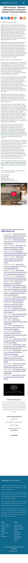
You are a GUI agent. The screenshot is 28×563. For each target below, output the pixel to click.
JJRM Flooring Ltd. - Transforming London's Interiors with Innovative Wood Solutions (14, 327)
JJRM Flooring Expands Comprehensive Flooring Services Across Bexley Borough (15, 241)
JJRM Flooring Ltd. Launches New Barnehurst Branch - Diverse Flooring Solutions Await (14, 304)
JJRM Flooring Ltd (7, 231)
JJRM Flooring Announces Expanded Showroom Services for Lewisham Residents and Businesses (15, 272)
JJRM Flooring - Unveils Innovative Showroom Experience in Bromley (14, 377)
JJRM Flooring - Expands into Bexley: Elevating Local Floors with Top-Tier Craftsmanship (15, 340)
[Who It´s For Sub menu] (10, 527)
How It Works (5, 525)
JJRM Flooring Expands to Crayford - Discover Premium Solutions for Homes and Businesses (15, 293)
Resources (4, 536)
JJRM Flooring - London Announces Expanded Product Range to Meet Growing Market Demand (15, 278)
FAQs (15, 530)
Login (15, 540)
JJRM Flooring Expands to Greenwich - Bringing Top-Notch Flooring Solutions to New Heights (15, 365)
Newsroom (17, 538)
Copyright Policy (19, 528)
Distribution (4, 532)
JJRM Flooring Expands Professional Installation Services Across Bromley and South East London (15, 253)
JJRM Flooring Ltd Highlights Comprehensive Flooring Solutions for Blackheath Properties (15, 247)
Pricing (3, 528)
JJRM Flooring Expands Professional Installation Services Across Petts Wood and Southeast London (15, 236)
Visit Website (14, 430)
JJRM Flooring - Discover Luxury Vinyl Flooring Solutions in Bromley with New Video (15, 352)
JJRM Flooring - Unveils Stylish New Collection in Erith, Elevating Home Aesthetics (15, 310)
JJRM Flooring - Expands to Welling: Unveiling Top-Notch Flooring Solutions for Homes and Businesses (15, 299)
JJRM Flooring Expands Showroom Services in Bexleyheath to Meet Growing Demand (15, 283)
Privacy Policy (18, 525)
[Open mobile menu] (23, 2)
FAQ (2, 534)
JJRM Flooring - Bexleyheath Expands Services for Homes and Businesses (15, 321)
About (3, 530)
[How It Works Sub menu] (10, 525)
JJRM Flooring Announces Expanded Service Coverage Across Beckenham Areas (15, 266)
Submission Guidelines (17, 533)
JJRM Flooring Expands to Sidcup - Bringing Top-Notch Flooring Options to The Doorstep (15, 316)
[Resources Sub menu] (8, 536)
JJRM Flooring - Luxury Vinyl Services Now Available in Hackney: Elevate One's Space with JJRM (15, 346)
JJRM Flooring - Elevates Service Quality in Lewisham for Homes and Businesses (15, 371)
